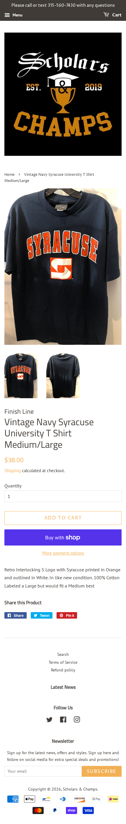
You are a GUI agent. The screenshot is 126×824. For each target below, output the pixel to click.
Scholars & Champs (80, 789)
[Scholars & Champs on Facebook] (63, 720)
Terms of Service (63, 662)
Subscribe (102, 771)
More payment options (63, 553)
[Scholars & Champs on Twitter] (49, 720)
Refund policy (63, 670)
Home (9, 174)
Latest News (63, 686)
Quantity (12, 486)
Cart (116, 15)
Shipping (12, 470)
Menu (17, 15)
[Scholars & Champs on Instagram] (77, 720)
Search (63, 654)
